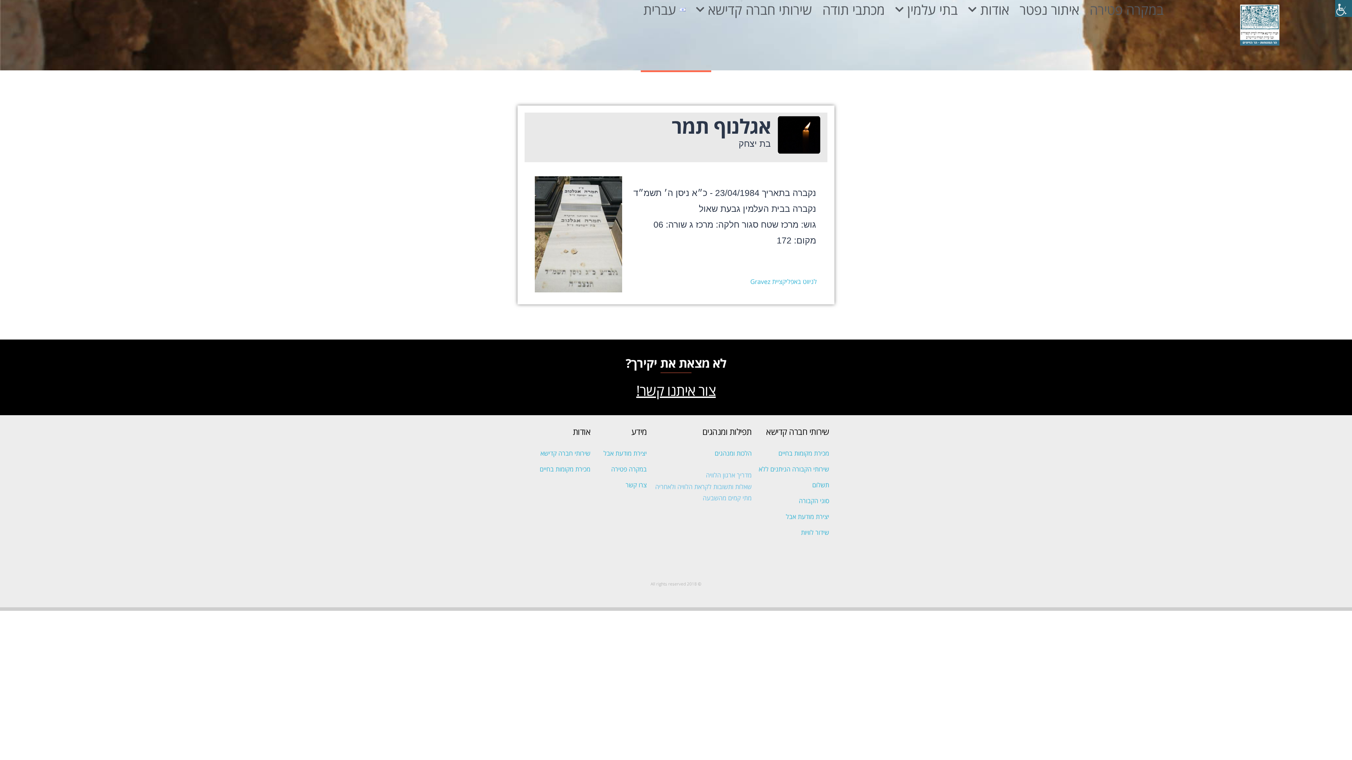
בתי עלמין (932, 10)
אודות (994, 10)
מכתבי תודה (853, 10)
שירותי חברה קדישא (760, 10)
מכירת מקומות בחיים (803, 453)
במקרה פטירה (1127, 10)
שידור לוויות (815, 532)
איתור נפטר (1049, 10)
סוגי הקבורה (814, 500)
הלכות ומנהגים (733, 453)
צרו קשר (636, 485)
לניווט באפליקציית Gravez (783, 281)
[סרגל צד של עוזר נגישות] (1343, 8)
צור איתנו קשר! (676, 390)
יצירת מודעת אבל (807, 516)
